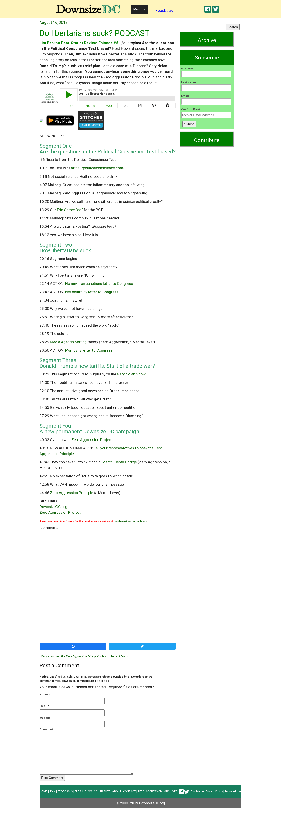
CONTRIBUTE (102, 791)
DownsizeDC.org (53, 507)
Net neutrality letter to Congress (91, 292)
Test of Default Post (115, 656)
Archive (207, 40)
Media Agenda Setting (68, 342)
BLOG (88, 791)
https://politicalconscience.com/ (98, 168)
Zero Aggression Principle (71, 492)
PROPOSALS (65, 791)
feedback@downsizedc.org (130, 520)
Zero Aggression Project (91, 439)
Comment (46, 729)
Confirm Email (191, 109)
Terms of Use (233, 791)
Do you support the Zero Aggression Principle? (69, 656)
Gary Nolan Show (131, 374)
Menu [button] (137, 9)
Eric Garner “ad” (70, 210)
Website (45, 718)
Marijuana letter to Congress (88, 350)
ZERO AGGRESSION (150, 791)
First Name (188, 68)
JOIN (52, 791)
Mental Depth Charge (119, 462)
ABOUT (116, 791)
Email (43, 706)
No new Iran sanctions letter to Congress (99, 283)
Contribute (207, 140)
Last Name (188, 82)
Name (44, 694)
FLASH (79, 791)
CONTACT (129, 791)
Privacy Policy (214, 791)
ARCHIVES (170, 791)
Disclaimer (197, 791)
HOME (43, 791)
